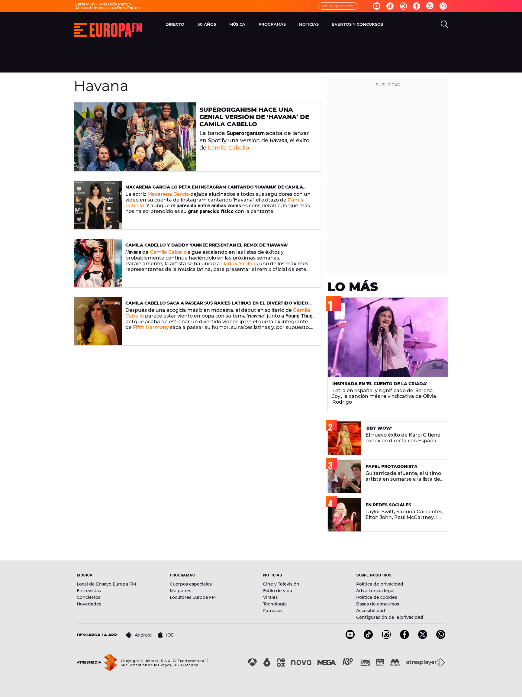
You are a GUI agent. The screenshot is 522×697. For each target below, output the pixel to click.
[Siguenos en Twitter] (429, 6)
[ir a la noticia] (135, 136)
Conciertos (88, 597)
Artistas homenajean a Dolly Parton (107, 7)
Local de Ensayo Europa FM (106, 584)
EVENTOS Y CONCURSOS (357, 24)
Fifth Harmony (151, 327)
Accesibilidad (370, 610)
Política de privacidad (379, 584)
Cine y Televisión (281, 584)
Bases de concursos (377, 604)
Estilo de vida (277, 590)
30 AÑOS (207, 24)
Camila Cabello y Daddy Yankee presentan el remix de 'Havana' (206, 245)
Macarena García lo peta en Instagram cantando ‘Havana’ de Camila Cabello (214, 189)
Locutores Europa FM (193, 597)
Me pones (180, 590)
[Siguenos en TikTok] (368, 637)
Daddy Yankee (239, 263)
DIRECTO (175, 24)
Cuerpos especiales (191, 584)
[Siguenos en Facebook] (416, 6)
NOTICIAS (309, 24)
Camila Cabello (228, 147)
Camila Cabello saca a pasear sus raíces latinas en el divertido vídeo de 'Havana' (216, 305)
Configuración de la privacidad (389, 617)
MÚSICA (237, 24)
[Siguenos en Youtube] (376, 6)
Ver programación (338, 6)
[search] (444, 24)
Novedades (89, 604)
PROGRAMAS (272, 24)
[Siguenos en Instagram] (403, 6)
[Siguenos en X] (422, 637)
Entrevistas (89, 590)
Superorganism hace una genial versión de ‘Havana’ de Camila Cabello (254, 117)
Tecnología (275, 604)
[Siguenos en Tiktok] (390, 6)
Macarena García (168, 194)
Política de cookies (376, 597)
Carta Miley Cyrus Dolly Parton (103, 4)
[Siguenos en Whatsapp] (443, 6)
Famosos (272, 610)
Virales (270, 597)
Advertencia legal (375, 590)
